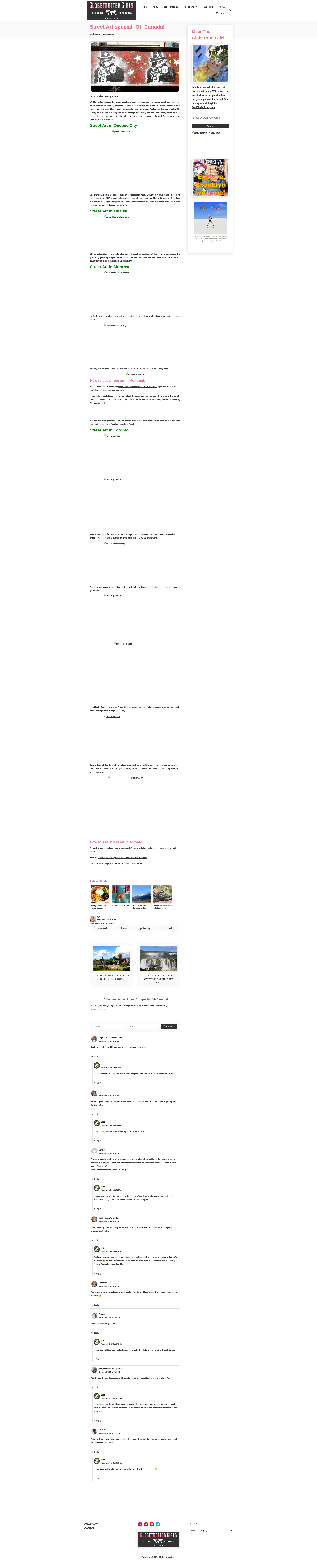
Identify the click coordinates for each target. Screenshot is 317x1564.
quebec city (144, 928)
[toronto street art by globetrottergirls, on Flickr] (135, 455)
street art (100, 116)
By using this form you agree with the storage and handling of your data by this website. (129, 1005)
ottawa (123, 928)
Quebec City (145, 194)
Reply (96, 1056)
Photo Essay (104, 34)
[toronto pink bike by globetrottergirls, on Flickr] (135, 738)
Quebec (111, 34)
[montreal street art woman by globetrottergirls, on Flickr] (135, 292)
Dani (100, 917)
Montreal (96, 316)
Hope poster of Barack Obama (119, 260)
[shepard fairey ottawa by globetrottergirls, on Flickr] (135, 233)
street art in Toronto (129, 848)
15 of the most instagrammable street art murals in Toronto (122, 857)
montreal (102, 928)
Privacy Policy (90, 1524)
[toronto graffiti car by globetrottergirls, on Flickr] (135, 617)
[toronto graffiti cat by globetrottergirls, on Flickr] (135, 504)
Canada (92, 34)
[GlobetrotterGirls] (111, 10)
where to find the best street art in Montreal (138, 386)
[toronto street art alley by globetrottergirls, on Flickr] (135, 563)
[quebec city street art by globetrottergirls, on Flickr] (135, 161)
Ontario (97, 34)
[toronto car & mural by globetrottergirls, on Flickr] (135, 673)
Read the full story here (203, 107)
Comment (169, 1026)
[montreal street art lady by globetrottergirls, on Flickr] (135, 345)
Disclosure (89, 1527)
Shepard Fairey (115, 257)
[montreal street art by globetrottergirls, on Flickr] (135, 374)
